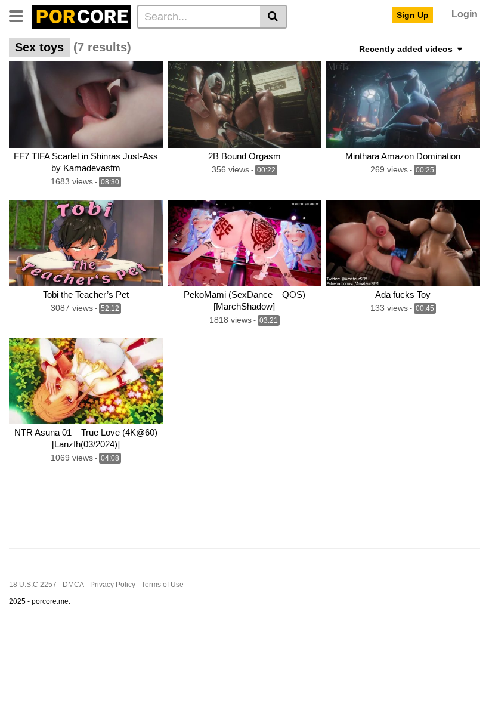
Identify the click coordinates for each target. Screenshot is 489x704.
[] (273, 17)
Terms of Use (162, 585)
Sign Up (413, 15)
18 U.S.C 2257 (33, 585)
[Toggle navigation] (20, 15)
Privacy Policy (112, 585)
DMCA (73, 585)
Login (464, 14)
